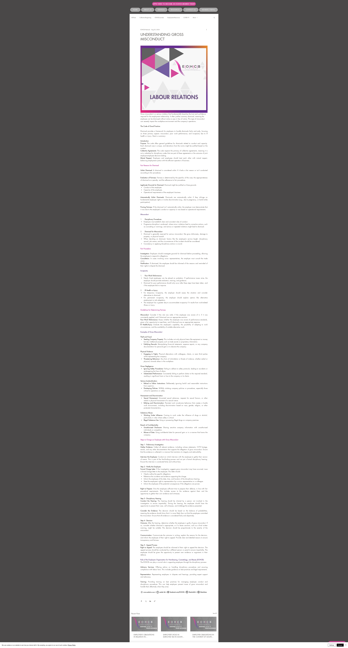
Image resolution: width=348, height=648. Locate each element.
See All (215, 613)
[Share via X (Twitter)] (146, 601)
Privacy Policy (72, 645)
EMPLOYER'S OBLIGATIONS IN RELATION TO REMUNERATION (144, 636)
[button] (214, 17)
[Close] (346, 645)
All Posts (133, 17)
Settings (331, 645)
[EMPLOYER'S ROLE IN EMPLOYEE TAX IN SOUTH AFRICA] (174, 624)
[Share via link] (155, 601)
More (194, 17)
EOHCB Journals (159, 17)
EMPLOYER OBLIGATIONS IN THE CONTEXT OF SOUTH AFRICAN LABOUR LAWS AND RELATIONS (203, 636)
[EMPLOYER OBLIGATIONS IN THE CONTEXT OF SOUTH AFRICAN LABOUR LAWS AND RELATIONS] (203, 624)
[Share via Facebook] (141, 601)
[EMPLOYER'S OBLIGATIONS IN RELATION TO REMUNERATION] (144, 624)
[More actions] (206, 29)
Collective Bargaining (145, 17)
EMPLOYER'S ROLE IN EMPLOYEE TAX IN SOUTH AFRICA (173, 636)
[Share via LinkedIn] (150, 601)
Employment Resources (173, 17)
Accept (340, 645)
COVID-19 (186, 17)
